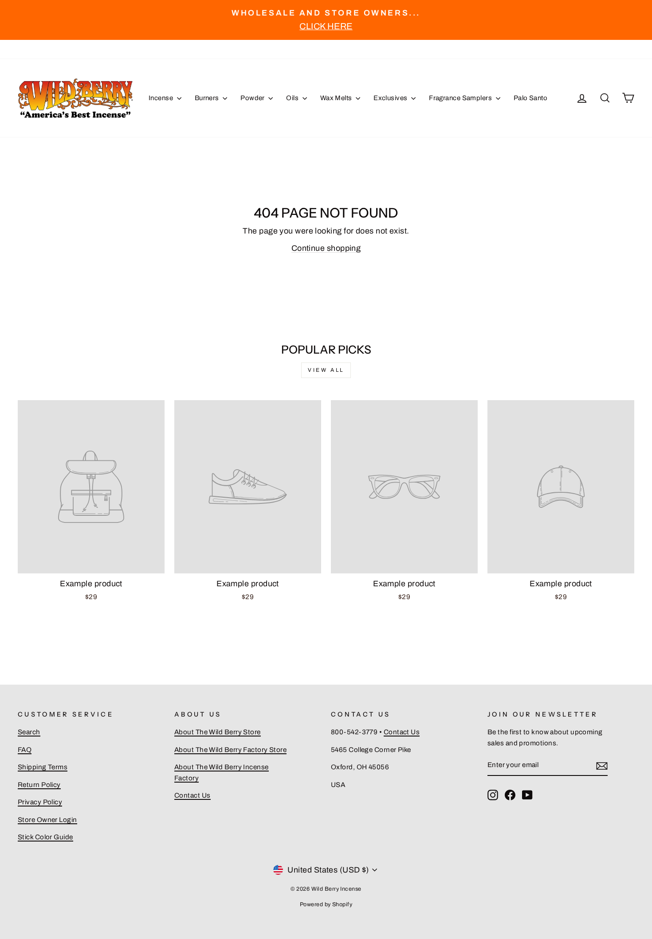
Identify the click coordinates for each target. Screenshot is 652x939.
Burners (208, 97)
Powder (253, 97)
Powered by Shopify (326, 904)
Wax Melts (337, 97)
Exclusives (391, 97)
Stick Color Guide (45, 837)
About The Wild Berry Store (217, 732)
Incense (162, 97)
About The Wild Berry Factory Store (230, 749)
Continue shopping (326, 248)
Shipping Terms (42, 767)
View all (326, 370)
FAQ (24, 749)
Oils (293, 97)
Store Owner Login (47, 819)
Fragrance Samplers (461, 97)
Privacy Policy (40, 802)
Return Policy (39, 784)
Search (29, 732)
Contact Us (192, 795)
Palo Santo (531, 97)
